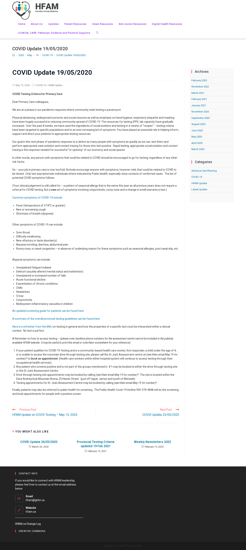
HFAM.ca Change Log (28, 523)
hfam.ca (31, 511)
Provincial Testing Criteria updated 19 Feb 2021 (95, 444)
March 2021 (197, 92)
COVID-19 (41, 85)
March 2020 (197, 149)
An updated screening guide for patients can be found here (48, 310)
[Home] (13, 55)
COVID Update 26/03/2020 (38, 442)
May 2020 (196, 136)
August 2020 (198, 124)
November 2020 (200, 111)
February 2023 (199, 80)
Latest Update (199, 189)
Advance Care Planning (204, 170)
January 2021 (198, 105)
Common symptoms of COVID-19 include (37, 197)
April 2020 (197, 143)
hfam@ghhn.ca (35, 500)
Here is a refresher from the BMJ (32, 326)
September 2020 (200, 118)
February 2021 (199, 99)
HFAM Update (55, 85)
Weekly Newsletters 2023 (152, 442)
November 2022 (200, 86)
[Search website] (97, 33)
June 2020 (197, 130)
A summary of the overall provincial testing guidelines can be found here (56, 318)
